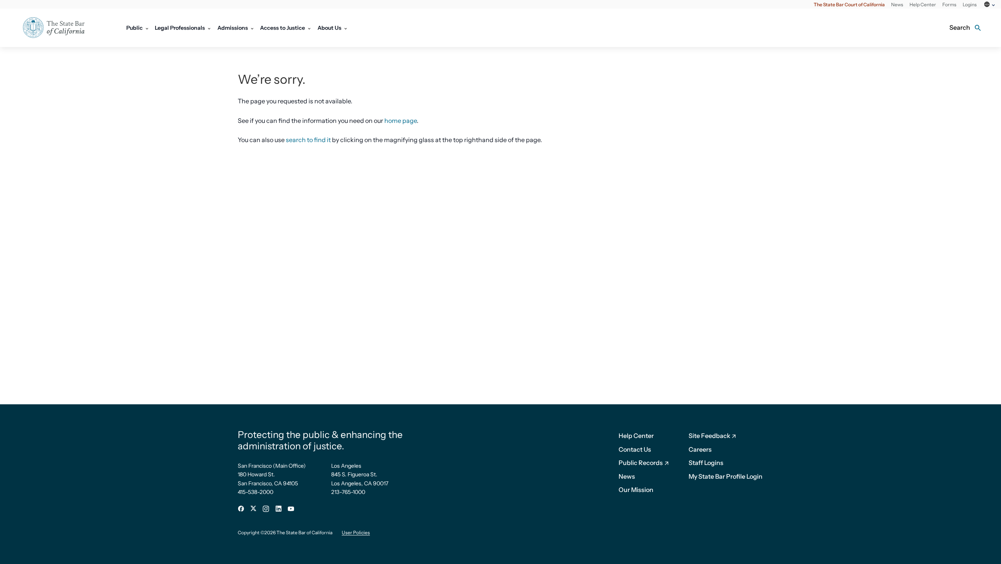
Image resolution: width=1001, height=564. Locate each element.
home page (400, 120)
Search (959, 27)
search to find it (308, 140)
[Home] (59, 28)
